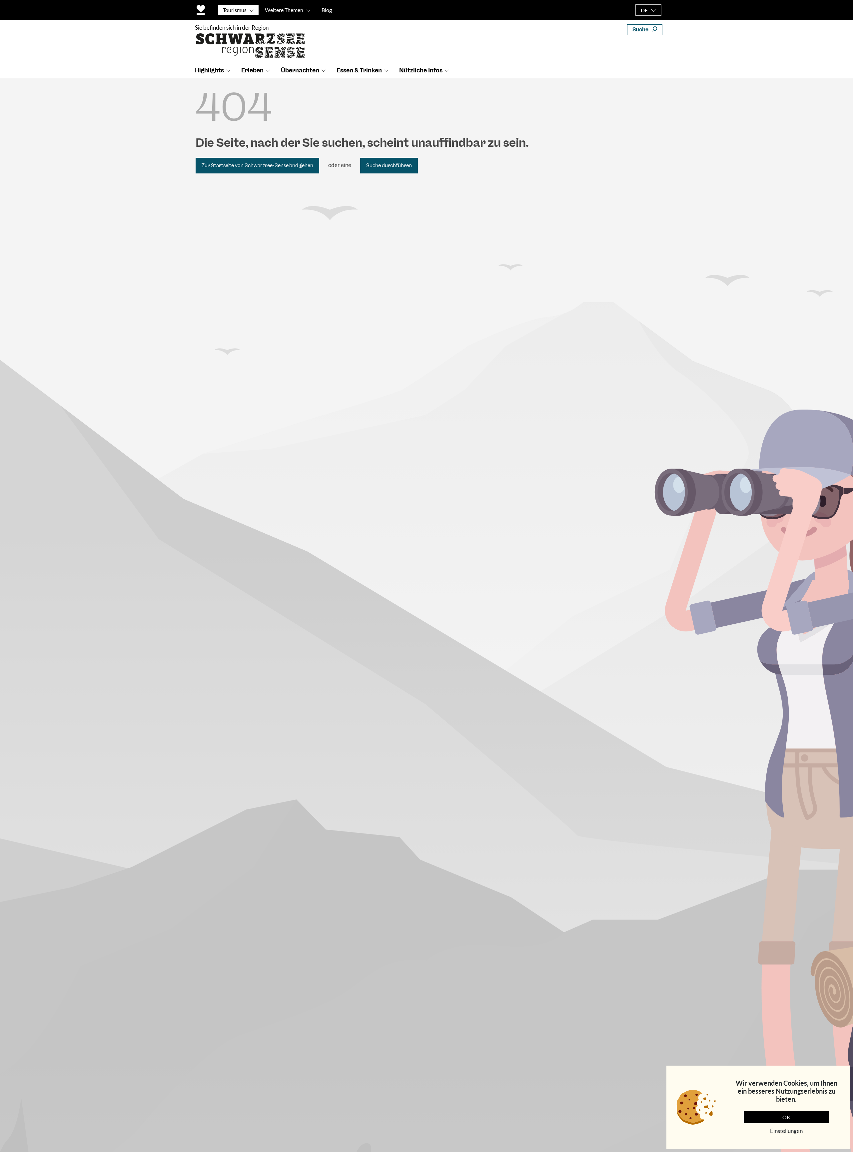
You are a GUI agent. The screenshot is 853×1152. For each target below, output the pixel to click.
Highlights (209, 70)
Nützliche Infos (420, 70)
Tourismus (235, 10)
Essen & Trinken (359, 70)
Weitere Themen (284, 10)
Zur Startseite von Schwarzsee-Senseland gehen (257, 165)
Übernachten (300, 70)
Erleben (252, 70)
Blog (327, 10)
